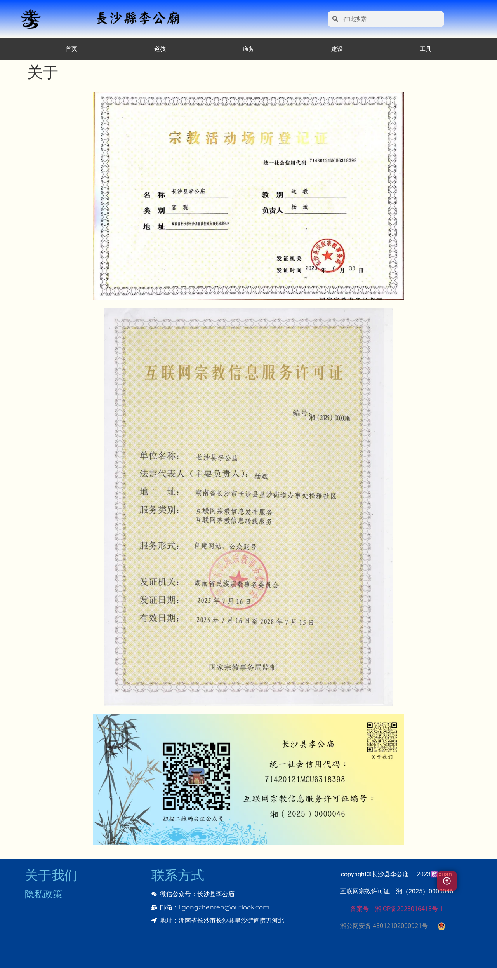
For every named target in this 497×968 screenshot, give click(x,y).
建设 (337, 48)
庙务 (248, 48)
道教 (160, 48)
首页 (71, 48)
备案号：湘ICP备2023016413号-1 (396, 908)
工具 (425, 48)
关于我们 (51, 875)
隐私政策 (43, 894)
